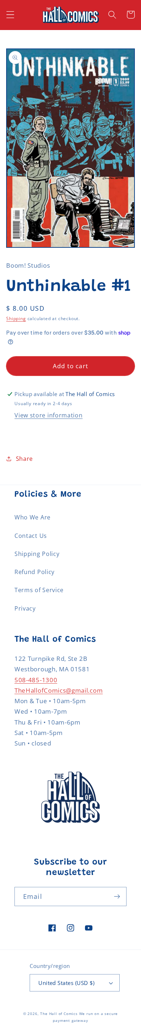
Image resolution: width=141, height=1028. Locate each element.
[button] (10, 14)
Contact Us (30, 536)
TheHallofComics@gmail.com (58, 690)
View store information (48, 415)
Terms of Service (39, 590)
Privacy (25, 608)
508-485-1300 (35, 680)
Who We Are (32, 517)
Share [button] (24, 459)
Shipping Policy (36, 554)
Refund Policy (34, 572)
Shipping (16, 318)
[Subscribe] (117, 896)
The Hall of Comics (59, 1013)
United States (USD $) (66, 982)
